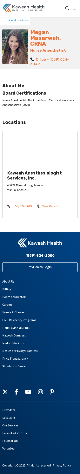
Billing (6, 289)
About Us (8, 281)
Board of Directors (14, 297)
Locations (9, 418)
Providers (8, 410)
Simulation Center (14, 366)
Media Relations (13, 343)
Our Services (10, 425)
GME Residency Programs (19, 320)
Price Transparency (15, 359)
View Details (50, 206)
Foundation (10, 441)
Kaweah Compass (14, 335)
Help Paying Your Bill (16, 328)
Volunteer (9, 448)
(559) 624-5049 (22, 206)
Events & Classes (13, 312)
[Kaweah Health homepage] (33, 8)
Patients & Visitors (14, 433)
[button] (75, 8)
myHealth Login (40, 267)
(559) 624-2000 (40, 255)
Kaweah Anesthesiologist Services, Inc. (34, 175)
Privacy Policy (62, 465)
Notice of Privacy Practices (20, 351)
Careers (7, 305)
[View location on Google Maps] (43, 150)
